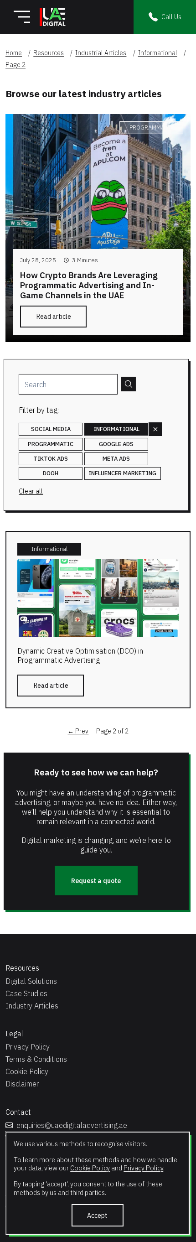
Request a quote (96, 881)
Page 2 (15, 65)
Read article (53, 316)
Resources (48, 53)
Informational (157, 53)
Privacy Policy (143, 1168)
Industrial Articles (100, 53)
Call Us (171, 16)
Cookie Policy (90, 1168)
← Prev (77, 731)
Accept (97, 1215)
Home (13, 53)
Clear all (31, 491)
